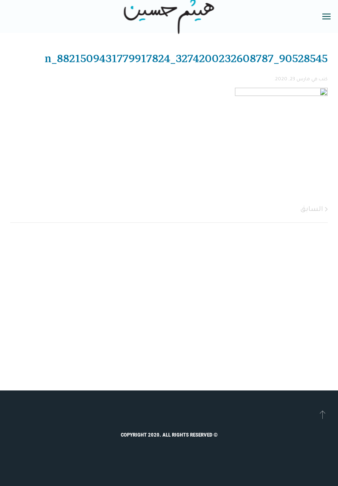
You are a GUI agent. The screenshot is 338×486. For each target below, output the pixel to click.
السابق (312, 209)
